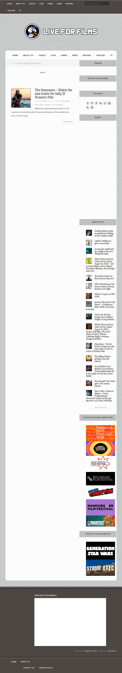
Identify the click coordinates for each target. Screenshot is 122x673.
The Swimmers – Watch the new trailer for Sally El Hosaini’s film (53, 93)
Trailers (11, 11)
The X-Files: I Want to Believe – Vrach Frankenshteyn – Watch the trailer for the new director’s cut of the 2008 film (100, 396)
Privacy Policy (46, 668)
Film (41, 4)
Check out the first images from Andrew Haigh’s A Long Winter (104, 317)
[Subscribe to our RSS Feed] (105, 103)
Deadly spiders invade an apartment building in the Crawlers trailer (103, 233)
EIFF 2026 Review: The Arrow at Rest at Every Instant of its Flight (104, 286)
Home (9, 4)
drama (67, 101)
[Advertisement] (46, 78)
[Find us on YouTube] (109, 103)
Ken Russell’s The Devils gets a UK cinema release (104, 383)
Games (50, 4)
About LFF (20, 4)
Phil (44, 101)
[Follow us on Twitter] (92, 103)
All (63, 101)
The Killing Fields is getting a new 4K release (102, 359)
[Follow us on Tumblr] (88, 107)
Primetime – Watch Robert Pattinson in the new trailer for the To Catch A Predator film (100, 347)
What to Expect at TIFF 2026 (104, 295)
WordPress (112, 651)
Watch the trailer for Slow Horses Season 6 (104, 277)
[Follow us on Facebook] (88, 103)
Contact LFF (29, 668)
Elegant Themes (91, 651)
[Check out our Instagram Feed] (92, 107)
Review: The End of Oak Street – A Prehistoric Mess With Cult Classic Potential (100, 306)
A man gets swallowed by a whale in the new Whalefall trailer (104, 251)
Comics (32, 4)
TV (20, 11)
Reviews (69, 4)
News (59, 4)
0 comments (58, 105)
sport (41, 105)
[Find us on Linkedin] (101, 103)
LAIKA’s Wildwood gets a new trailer (102, 242)
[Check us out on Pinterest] (96, 103)
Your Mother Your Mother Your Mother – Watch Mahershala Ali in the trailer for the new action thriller (100, 371)
